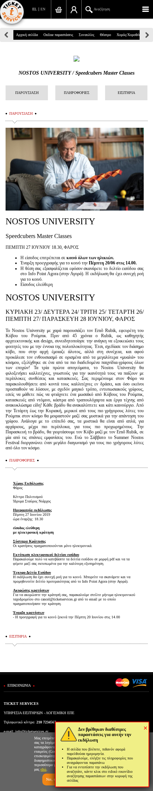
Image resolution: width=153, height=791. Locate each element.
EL (34, 9)
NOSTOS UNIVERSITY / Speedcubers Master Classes (76, 73)
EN (42, 9)
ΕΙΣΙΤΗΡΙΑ (126, 93)
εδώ (43, 769)
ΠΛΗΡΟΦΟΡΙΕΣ (76, 93)
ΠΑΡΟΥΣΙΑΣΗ (27, 93)
